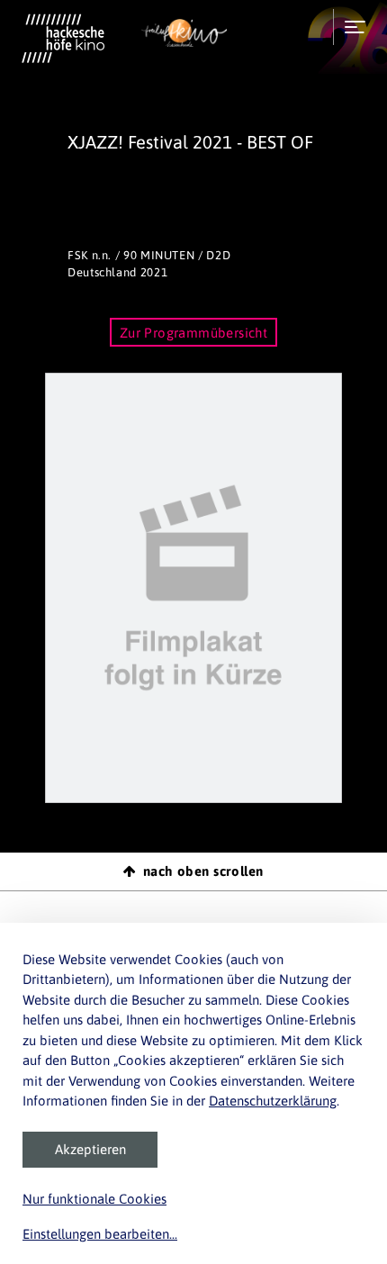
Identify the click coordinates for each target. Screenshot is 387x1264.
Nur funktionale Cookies (94, 1198)
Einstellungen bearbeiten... (99, 1233)
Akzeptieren (90, 1149)
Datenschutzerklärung (273, 1100)
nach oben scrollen (203, 871)
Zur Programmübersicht (194, 332)
